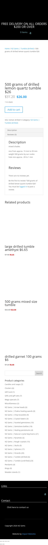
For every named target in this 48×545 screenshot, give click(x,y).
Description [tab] (12, 130)
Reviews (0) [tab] (11, 134)
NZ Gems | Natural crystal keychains (20, 434)
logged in (23, 186)
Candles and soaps (12, 384)
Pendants (9, 464)
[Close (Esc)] (8, 541)
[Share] (6, 541)
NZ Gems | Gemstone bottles (17, 426)
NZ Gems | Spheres (13, 449)
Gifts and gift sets (12, 396)
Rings (7, 468)
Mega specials (10, 399)
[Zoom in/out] (1, 541)
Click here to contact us (18, 507)
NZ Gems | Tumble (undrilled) (17, 461)
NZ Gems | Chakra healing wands (19, 411)
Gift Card (8, 392)
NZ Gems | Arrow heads (15, 407)
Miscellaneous (11, 403)
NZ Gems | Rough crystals (15, 441)
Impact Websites (29, 534)
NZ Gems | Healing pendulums (18, 430)
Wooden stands (11, 472)
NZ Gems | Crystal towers (15, 418)
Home (7, 48)
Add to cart (14, 109)
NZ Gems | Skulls (12, 445)
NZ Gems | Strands (13, 453)
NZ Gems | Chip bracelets (15, 415)
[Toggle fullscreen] (3, 541)
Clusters (8, 388)
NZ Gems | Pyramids (13, 438)
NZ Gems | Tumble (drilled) (22, 48)
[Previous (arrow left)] (1, 544)
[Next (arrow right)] (3, 544)
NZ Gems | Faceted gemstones (17, 422)
